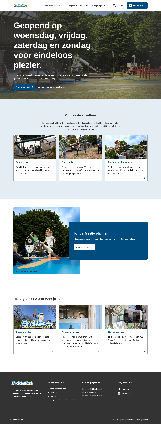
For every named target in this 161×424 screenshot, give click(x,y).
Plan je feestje (83, 247)
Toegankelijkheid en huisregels (62, 400)
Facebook (125, 389)
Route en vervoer (70, 332)
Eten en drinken (116, 332)
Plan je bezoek (73, 5)
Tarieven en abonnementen (121, 162)
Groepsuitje (68, 162)
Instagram (126, 393)
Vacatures (53, 392)
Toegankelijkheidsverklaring (122, 419)
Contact (53, 396)
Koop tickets (139, 5)
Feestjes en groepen (94, 5)
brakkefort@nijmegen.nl (92, 395)
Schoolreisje (22, 162)
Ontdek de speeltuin (54, 5)
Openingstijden (23, 332)
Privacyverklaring (143, 419)
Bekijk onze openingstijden (51, 87)
